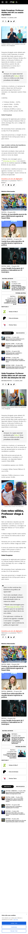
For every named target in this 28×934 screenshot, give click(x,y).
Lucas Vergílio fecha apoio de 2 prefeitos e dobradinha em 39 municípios (12, 270)
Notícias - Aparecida (11, 791)
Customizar (14, 927)
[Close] (26, 914)
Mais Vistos (7, 333)
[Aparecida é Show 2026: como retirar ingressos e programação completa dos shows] (3, 812)
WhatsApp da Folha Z (9, 161)
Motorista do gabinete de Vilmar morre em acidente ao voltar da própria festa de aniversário (18, 740)
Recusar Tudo (14, 930)
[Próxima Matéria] (22, 300)
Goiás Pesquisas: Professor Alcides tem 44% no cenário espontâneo (9, 756)
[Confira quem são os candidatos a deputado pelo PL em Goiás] (3, 352)
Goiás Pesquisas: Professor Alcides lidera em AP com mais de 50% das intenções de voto (19, 288)
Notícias (8, 337)
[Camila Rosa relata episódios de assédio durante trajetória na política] (14, 229)
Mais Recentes (20, 333)
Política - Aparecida (6, 239)
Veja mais (15, 919)
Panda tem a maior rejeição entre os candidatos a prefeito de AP (10, 302)
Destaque (4, 380)
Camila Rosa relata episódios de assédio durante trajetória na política (12, 243)
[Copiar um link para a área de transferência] (14, 21)
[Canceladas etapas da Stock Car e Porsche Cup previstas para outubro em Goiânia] (3, 366)
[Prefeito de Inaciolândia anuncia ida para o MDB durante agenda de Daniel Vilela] (14, 202)
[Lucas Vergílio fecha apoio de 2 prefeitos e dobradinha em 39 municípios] (14, 256)
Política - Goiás (5, 266)
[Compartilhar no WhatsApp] (8, 21)
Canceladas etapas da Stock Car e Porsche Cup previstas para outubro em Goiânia (16, 367)
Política (3, 17)
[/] (2, 2)
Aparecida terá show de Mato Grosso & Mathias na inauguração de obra (15, 339)
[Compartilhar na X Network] (5, 21)
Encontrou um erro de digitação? (11, 178)
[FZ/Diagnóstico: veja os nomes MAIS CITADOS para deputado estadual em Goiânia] (3, 798)
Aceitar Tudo (14, 923)
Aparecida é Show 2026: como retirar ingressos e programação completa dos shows (15, 361)
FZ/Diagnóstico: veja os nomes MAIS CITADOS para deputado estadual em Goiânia (14, 347)
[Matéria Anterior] (6, 285)
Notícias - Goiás (10, 365)
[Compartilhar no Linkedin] (11, 21)
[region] (14, 923)
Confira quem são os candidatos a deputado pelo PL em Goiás (14, 353)
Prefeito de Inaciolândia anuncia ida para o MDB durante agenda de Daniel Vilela (14, 216)
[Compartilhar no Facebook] (3, 21)
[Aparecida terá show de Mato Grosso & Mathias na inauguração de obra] (3, 338)
